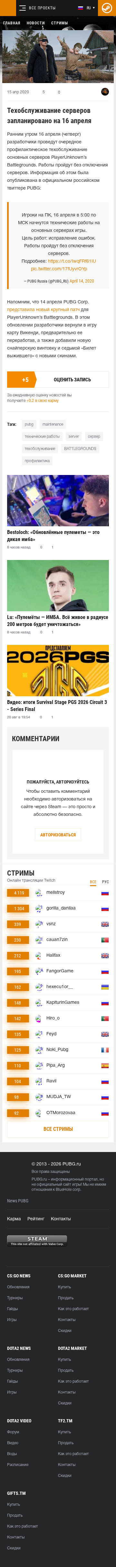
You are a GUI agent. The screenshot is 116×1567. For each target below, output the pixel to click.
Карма (14, 1219)
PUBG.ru (39, 1179)
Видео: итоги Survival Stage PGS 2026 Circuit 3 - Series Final (57, 705)
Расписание (17, 1465)
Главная (11, 23)
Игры (11, 1320)
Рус (105, 882)
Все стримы (58, 1129)
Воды (12, 1454)
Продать (65, 1298)
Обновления (18, 1287)
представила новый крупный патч (43, 310)
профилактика (37, 461)
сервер (94, 436)
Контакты (61, 1219)
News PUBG (17, 1201)
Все (93, 882)
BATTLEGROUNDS (80, 449)
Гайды (12, 1309)
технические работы (42, 436)
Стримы (59, 23)
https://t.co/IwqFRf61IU (72, 261)
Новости (36, 23)
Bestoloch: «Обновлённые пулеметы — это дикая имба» (53, 535)
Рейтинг (35, 1219)
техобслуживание (40, 449)
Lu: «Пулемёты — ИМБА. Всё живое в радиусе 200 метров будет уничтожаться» (57, 620)
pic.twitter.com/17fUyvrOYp (59, 269)
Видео (12, 1443)
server (74, 436)
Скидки (65, 1331)
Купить (64, 1287)
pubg (29, 424)
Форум (13, 1432)
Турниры (15, 1298)
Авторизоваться (58, 834)
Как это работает (73, 1309)
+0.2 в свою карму (42, 400)
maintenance (53, 424)
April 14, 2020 (82, 281)
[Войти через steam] (107, 8)
